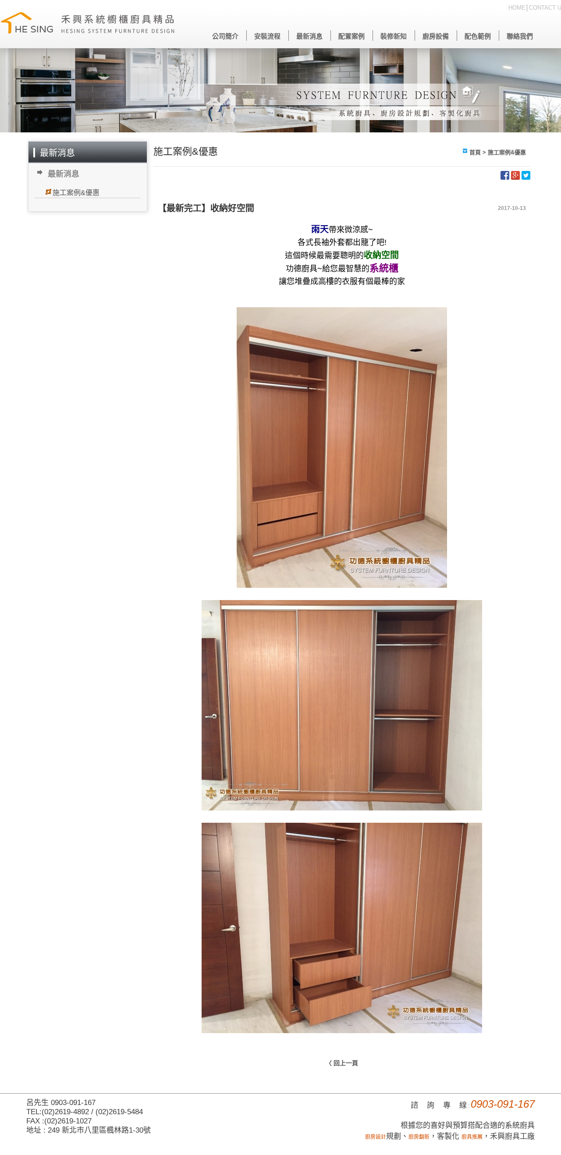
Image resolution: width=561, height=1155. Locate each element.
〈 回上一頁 (342, 1062)
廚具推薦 (472, 1137)
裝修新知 (393, 36)
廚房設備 (436, 36)
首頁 (475, 152)
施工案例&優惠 (76, 192)
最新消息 (309, 36)
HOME (516, 7)
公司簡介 (225, 36)
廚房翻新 (419, 1137)
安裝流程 (267, 36)
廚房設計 (375, 1137)
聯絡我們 (520, 36)
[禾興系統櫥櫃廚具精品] (87, 24)
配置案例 (351, 36)
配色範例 (478, 36)
